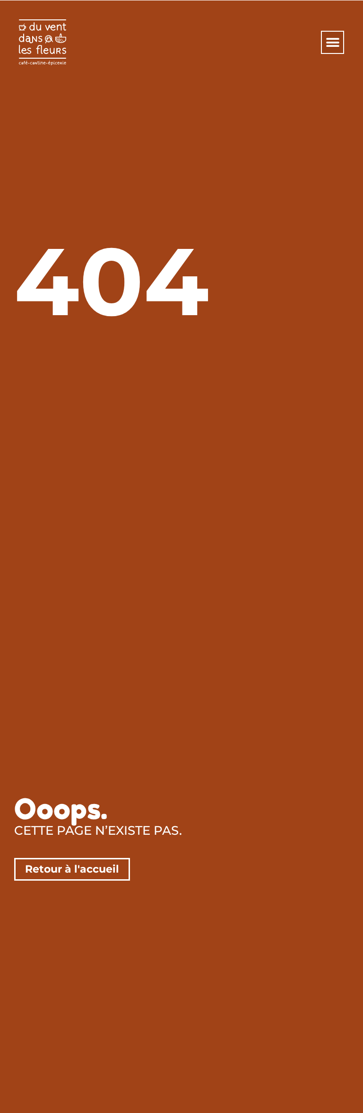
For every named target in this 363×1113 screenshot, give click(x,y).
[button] (332, 42)
